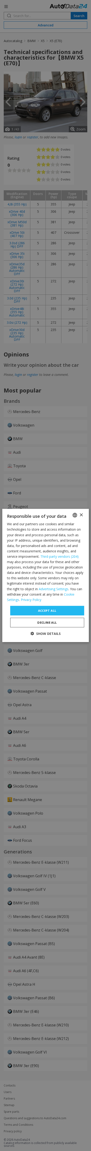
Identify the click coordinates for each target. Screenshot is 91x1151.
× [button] (81, 515)
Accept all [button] (47, 610)
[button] (46, 633)
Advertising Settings (53, 588)
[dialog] (45, 575)
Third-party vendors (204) (59, 556)
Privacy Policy (31, 599)
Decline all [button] (47, 622)
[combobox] (74, 515)
